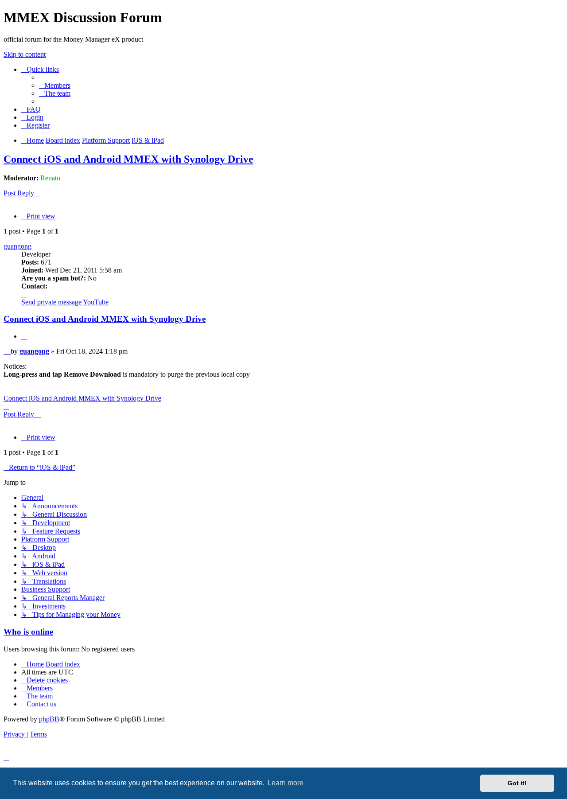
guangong (17, 246)
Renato (50, 178)
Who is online (28, 631)
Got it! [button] (517, 783)
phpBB (49, 719)
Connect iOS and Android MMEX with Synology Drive (128, 159)
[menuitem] (54, 85)
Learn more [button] (285, 783)
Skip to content (25, 54)
